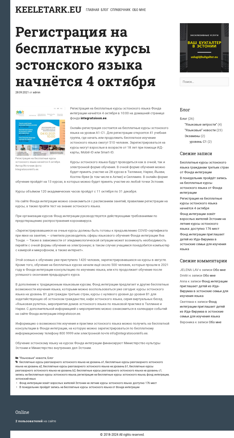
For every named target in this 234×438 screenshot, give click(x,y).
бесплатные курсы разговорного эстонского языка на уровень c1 (119, 370)
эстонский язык (25, 378)
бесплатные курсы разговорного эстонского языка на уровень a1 (61, 362)
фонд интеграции (158, 374)
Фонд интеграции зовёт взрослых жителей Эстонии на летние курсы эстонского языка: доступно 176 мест (88, 383)
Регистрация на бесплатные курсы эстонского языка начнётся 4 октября (201, 203)
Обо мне (139, 10)
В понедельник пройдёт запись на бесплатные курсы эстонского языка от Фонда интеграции (79, 387)
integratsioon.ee (94, 118)
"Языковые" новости (32, 358)
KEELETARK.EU (48, 9)
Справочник (120, 10)
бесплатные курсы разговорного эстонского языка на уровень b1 (85, 366)
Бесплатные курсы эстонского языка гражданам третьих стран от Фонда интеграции (204, 167)
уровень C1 (198, 142)
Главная (92, 10)
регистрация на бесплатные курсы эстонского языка (111, 374)
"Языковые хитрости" (201, 124)
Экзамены (192, 136)
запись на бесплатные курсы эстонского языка (45, 374)
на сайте (35, 421)
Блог (105, 10)
